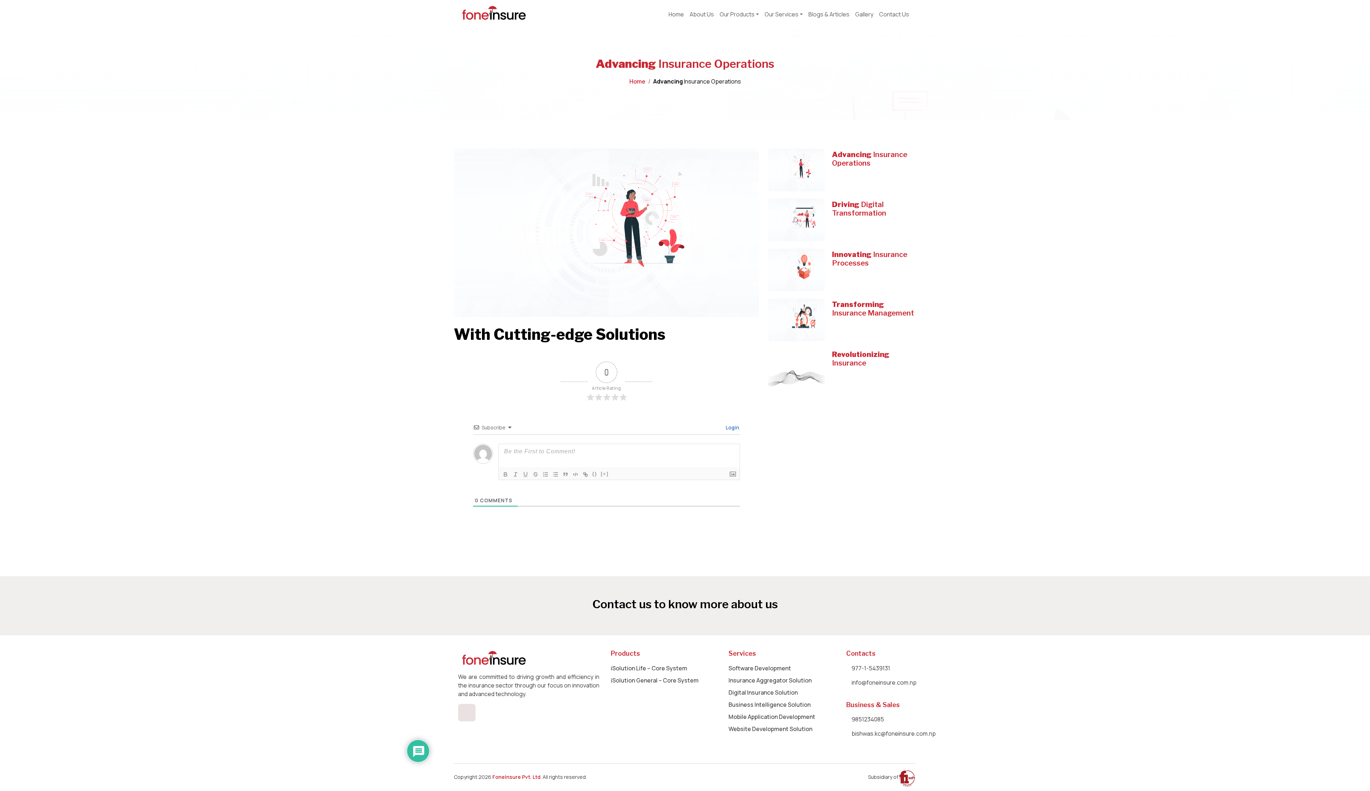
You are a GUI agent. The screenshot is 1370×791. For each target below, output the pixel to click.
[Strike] (536, 474)
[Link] (585, 474)
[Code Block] (575, 474)
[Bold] (506, 474)
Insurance (860, 358)
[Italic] (516, 474)
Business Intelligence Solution (770, 705)
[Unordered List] (555, 474)
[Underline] (526, 474)
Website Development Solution (770, 729)
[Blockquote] (565, 474)
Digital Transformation (859, 208)
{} (594, 474)
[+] (605, 474)
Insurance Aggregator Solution (770, 680)
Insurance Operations (869, 158)
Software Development (760, 668)
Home (637, 81)
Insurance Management (873, 308)
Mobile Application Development (772, 717)
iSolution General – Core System (655, 680)
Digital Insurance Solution (763, 692)
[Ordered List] (545, 474)
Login (732, 427)
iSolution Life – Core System (649, 668)
